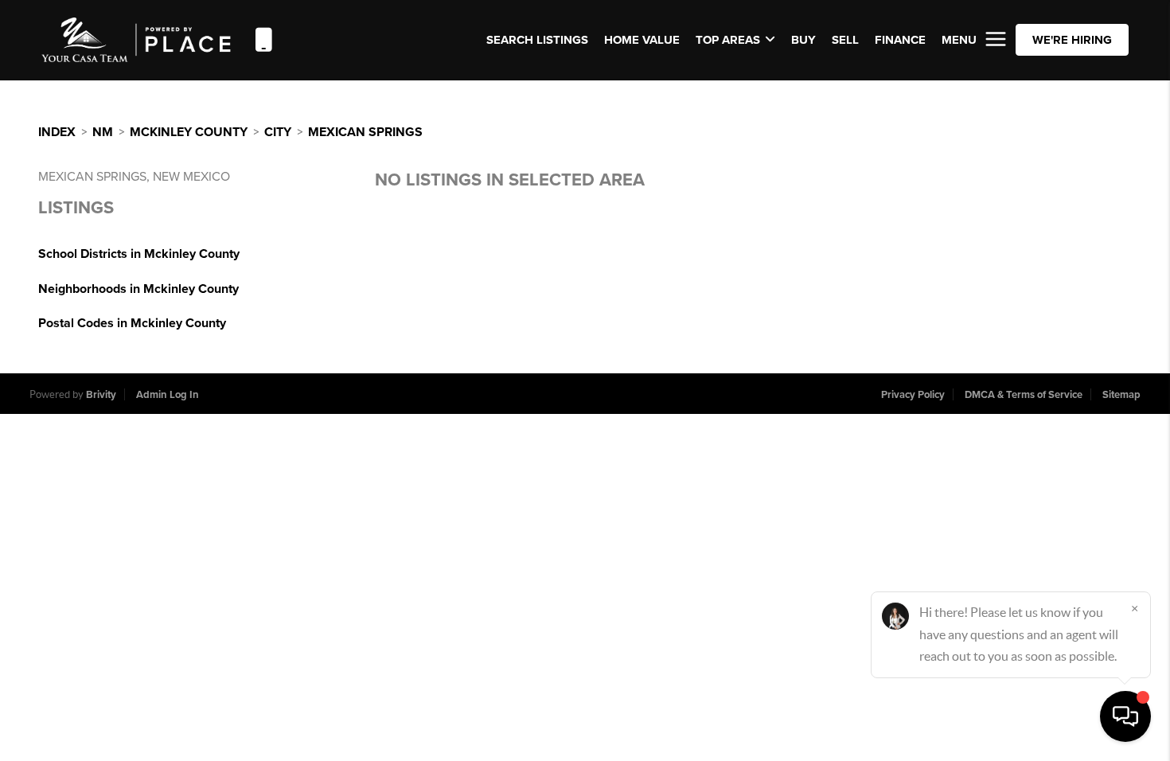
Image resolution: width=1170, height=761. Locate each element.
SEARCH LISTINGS (537, 40)
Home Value (642, 40)
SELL (845, 40)
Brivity (101, 394)
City (277, 132)
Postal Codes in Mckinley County (132, 323)
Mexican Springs (365, 132)
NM (102, 132)
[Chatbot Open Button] (1125, 716)
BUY (803, 40)
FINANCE (900, 40)
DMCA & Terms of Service (1023, 394)
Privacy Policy (913, 394)
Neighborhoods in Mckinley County (138, 289)
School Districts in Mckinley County (139, 254)
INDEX (57, 132)
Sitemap (1121, 394)
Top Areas (728, 40)
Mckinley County (189, 132)
